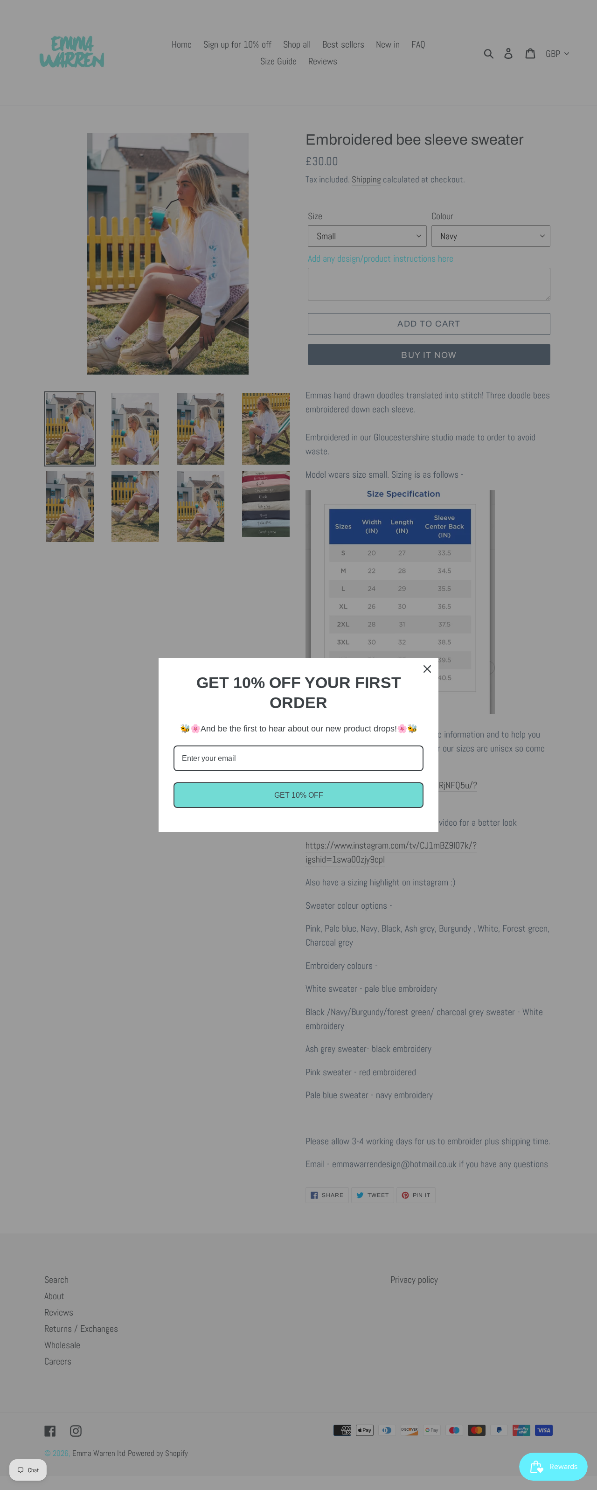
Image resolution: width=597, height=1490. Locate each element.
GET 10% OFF (298, 795)
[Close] (427, 669)
